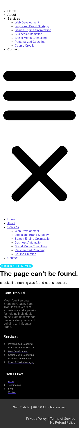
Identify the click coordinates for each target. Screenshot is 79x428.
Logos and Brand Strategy (32, 26)
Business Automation (28, 34)
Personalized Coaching (30, 41)
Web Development (27, 22)
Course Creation (25, 45)
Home (11, 11)
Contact (13, 49)
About (11, 15)
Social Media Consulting (31, 37)
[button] (39, 134)
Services (13, 18)
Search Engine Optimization (33, 30)
